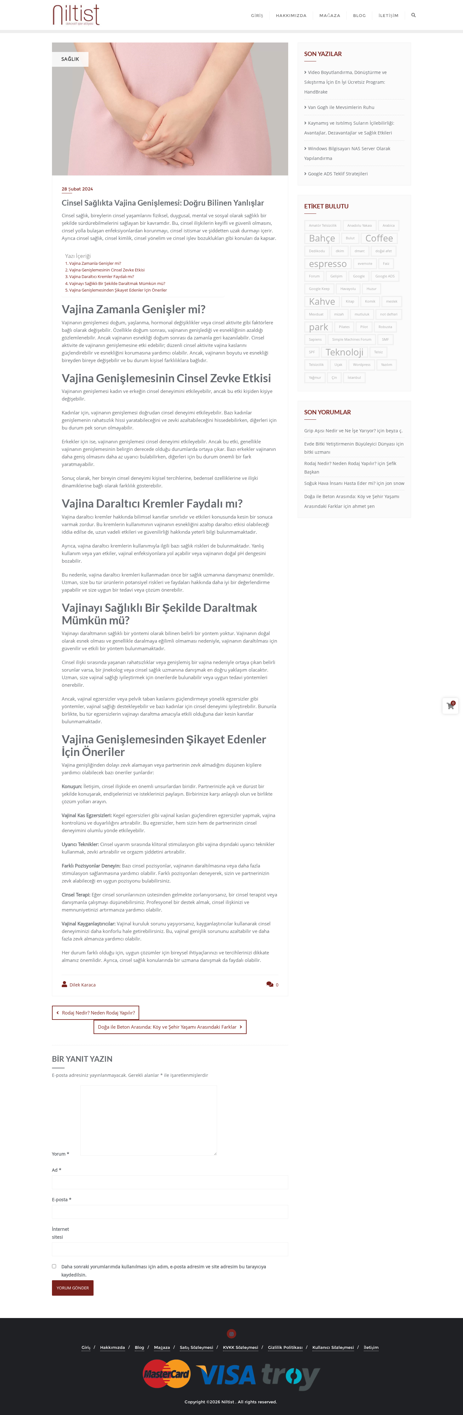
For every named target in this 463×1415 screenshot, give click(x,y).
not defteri (388, 314)
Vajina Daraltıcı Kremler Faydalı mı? (101, 276)
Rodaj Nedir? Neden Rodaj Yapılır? (98, 1012)
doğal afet (383, 251)
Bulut (350, 238)
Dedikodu (317, 251)
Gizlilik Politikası (285, 1347)
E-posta (61, 1199)
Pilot (364, 327)
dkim (340, 251)
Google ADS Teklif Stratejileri (338, 174)
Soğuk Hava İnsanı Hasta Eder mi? (339, 483)
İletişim (371, 1347)
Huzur (371, 289)
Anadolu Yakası (359, 225)
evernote (365, 263)
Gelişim (336, 276)
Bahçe (322, 238)
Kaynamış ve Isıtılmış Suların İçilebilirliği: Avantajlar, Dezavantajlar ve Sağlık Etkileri (349, 128)
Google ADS (385, 276)
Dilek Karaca (82, 985)
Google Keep (319, 289)
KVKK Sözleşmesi (240, 1347)
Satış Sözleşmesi (196, 1347)
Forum (314, 276)
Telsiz (378, 352)
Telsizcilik (316, 364)
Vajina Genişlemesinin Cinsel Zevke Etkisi (107, 270)
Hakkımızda (112, 1347)
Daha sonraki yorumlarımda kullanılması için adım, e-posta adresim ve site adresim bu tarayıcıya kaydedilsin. (163, 1270)
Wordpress (361, 364)
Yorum (60, 1154)
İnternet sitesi (60, 1233)
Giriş (86, 1347)
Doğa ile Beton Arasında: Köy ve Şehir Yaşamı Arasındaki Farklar (167, 1027)
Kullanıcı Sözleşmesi (333, 1347)
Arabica (389, 225)
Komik (370, 301)
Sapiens (315, 339)
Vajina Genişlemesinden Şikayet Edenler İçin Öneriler (118, 290)
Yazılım (386, 364)
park (318, 326)
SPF (312, 352)
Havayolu (348, 289)
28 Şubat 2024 (77, 189)
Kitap (350, 301)
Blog (139, 1347)
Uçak (338, 364)
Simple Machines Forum (351, 339)
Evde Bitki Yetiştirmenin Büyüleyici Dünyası (349, 444)
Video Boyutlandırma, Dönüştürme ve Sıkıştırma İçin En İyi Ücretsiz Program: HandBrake (345, 82)
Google (359, 276)
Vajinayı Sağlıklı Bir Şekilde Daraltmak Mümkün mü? (117, 283)
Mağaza (162, 1347)
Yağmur (315, 377)
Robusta (385, 327)
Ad (56, 1170)
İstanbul (354, 377)
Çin (334, 377)
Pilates (344, 327)
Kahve (322, 301)
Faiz (386, 263)
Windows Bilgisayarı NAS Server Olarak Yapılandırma (347, 153)
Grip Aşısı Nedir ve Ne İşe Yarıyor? (340, 431)
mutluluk (362, 314)
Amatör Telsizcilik (323, 225)
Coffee (379, 238)
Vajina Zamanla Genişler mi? (95, 263)
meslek (391, 301)
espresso (328, 263)
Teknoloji (344, 352)
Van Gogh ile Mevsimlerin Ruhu (341, 107)
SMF (385, 339)
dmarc (360, 251)
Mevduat (316, 314)
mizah (339, 314)
